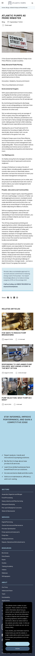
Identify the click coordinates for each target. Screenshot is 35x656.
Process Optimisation (9, 528)
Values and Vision (7, 590)
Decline (17, 648)
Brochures (5, 553)
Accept (17, 644)
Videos (4, 569)
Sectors (5, 490)
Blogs (7, 7)
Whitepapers (6, 576)
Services (5, 517)
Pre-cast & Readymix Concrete (12, 507)
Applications (6, 600)
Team (3, 594)
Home (3, 7)
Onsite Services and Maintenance (12, 525)
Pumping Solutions (7, 538)
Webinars (5, 573)
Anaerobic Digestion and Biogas (12, 494)
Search (32, 3)
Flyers (4, 559)
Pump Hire (5, 535)
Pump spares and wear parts (11, 532)
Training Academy (7, 566)
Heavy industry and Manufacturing (12, 501)
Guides (4, 563)
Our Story (5, 587)
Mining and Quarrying (8, 504)
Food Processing (7, 497)
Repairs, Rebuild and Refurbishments (13, 542)
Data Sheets (6, 556)
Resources (6, 548)
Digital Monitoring (7, 522)
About (4, 582)
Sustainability (6, 597)
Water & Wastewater (8, 511)
